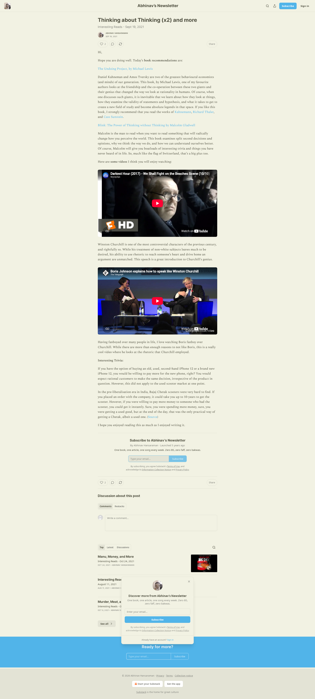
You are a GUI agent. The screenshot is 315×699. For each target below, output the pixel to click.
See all (104, 623)
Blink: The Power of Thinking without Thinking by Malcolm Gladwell (146, 125)
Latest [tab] (110, 547)
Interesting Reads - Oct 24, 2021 (116, 561)
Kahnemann (183, 112)
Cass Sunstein (113, 117)
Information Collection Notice (156, 630)
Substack (141, 692)
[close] (189, 581)
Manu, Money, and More (116, 557)
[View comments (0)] (112, 44)
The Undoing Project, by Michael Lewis (125, 68)
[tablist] (112, 506)
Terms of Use (173, 627)
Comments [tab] (105, 506)
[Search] (267, 6)
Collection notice (184, 675)
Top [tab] (102, 547)
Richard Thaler (203, 112)
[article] (157, 563)
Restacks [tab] (119, 506)
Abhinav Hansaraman (117, 33)
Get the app (173, 683)
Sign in (305, 6)
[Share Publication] (274, 6)
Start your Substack (149, 683)
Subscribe (288, 6)
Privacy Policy (182, 630)
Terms (169, 675)
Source (152, 417)
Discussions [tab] (123, 547)
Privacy (160, 675)
